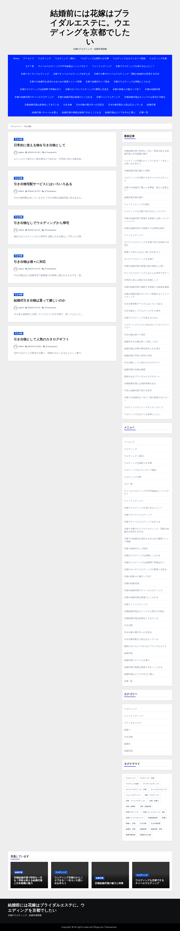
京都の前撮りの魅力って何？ (127, 89)
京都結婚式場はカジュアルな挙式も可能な (145, 97)
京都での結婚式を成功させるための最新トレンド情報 (56, 82)
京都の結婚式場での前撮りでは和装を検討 (144, 228)
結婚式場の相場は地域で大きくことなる (81, 113)
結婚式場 (151, 105)
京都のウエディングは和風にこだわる (132, 82)
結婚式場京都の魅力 (133, 197)
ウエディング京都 (158, 59)
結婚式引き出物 (145, 835)
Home (16, 59)
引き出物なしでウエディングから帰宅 (41, 223)
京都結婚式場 (152, 818)
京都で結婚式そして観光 (98, 82)
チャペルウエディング (159, 789)
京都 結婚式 (130, 806)
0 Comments (51, 152)
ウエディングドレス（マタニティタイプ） (144, 407)
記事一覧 (143, 113)
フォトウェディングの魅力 (137, 204)
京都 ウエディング (152, 795)
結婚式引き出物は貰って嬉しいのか (39, 300)
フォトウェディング (102, 66)
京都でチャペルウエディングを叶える (71, 74)
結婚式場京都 (130, 835)
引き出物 (67, 105)
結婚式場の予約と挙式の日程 (138, 355)
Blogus (97, 927)
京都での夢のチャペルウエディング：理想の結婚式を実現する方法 (126, 74)
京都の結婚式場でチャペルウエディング (34, 97)
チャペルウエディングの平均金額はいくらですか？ (63, 66)
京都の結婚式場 (152, 89)
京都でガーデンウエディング (35, 74)
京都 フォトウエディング (135, 801)
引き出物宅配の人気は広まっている (125, 105)
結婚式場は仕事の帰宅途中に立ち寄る (142, 348)
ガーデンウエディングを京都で (139, 259)
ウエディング (44, 59)
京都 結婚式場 (145, 806)
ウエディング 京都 (147, 778)
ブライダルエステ (132, 723)
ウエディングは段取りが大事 (95, 59)
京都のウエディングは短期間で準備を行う (40, 89)
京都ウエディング (132, 812)
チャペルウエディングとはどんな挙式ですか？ (146, 273)
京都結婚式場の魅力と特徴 (137, 170)
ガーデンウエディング (151, 784)
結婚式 (127, 744)
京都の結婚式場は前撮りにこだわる (75, 97)
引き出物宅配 (155, 823)
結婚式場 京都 (156, 829)
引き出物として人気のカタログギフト (41, 339)
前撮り (127, 730)
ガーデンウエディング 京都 (136, 789)
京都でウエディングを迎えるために (141, 317)
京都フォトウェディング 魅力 (154, 812)
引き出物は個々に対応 (30, 262)
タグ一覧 (29, 66)
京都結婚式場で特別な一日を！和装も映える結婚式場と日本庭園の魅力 (28, 881)
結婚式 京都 (130, 829)
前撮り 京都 (130, 823)
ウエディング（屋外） (66, 59)
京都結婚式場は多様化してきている (42, 105)
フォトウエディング (133, 795)
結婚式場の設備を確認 (134, 369)
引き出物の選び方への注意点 (90, 105)
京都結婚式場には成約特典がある (140, 383)
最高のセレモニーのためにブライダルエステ (145, 646)
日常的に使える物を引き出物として (39, 145)
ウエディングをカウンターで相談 (129, 59)
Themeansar (110, 927)
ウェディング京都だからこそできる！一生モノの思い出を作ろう (68, 881)
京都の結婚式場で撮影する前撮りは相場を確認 (146, 287)
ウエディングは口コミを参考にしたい (142, 414)
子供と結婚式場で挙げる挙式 (138, 390)
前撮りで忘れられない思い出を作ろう (142, 252)
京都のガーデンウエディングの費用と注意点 (87, 89)
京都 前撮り (154, 801)
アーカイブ (28, 59)
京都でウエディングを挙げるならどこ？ (135, 66)
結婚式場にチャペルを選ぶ (45, 113)
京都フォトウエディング (134, 818)
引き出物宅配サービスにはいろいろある (43, 184)
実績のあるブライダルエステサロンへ (142, 376)
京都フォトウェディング (108, 97)
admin (21, 152)
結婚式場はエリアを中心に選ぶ (120, 113)
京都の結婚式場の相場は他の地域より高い (144, 266)
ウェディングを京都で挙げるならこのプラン (145, 211)
